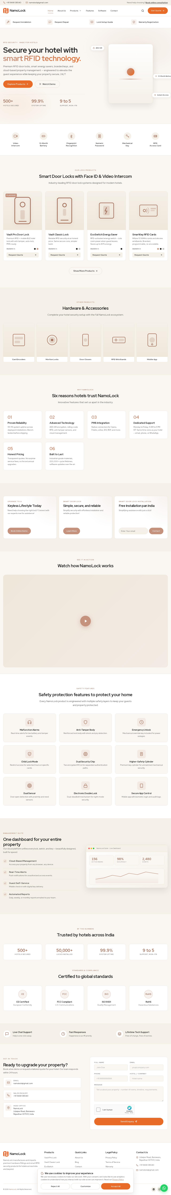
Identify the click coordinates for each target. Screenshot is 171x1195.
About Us (62, 10)
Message (98, 1085)
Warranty (109, 1166)
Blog (77, 1162)
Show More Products (83, 270)
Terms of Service (113, 1162)
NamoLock (12, 1189)
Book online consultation (157, 2)
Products (74, 10)
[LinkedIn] (153, 1189)
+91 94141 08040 (13, 2)
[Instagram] (159, 1189)
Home (50, 10)
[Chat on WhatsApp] (164, 1188)
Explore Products (16, 84)
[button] (85, 621)
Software (102, 10)
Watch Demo (48, 84)
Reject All (55, 1186)
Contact (114, 10)
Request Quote (16, 255)
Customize (86, 1186)
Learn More (72, 531)
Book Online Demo (19, 531)
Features (90, 10)
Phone (97, 1074)
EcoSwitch (48, 1166)
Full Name (99, 1062)
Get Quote (156, 10)
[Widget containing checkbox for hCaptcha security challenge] (114, 1110)
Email (132, 1062)
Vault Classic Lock (52, 1162)
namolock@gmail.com (38, 2)
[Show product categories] (80, 10)
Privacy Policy (111, 1157)
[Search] (143, 11)
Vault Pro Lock (50, 1157)
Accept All (115, 1186)
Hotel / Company (138, 1074)
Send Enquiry (127, 1121)
